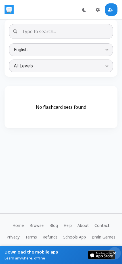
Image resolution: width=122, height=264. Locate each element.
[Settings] (97, 9)
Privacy (13, 237)
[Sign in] (111, 9)
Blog (53, 225)
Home (18, 225)
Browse (37, 225)
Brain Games (103, 237)
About (83, 225)
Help (68, 225)
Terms (31, 237)
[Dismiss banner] (114, 253)
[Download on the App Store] (101, 254)
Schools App (74, 237)
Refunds (50, 237)
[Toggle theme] (84, 9)
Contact (102, 225)
